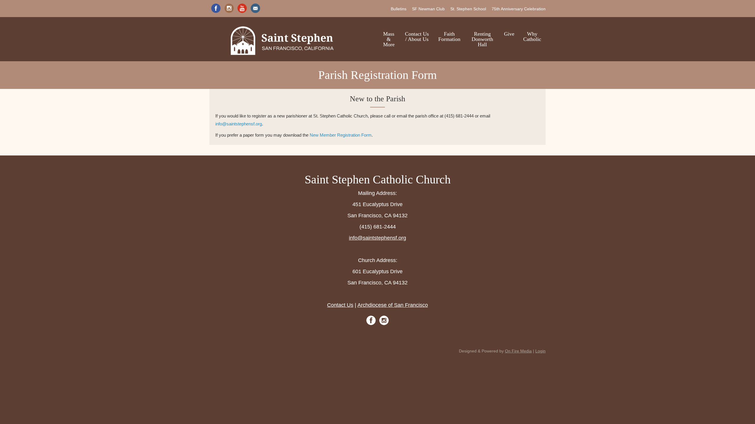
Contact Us (340, 305)
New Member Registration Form (341, 135)
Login (540, 351)
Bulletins (398, 8)
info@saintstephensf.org (238, 123)
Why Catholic (532, 36)
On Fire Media (518, 351)
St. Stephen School (468, 8)
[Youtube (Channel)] (242, 8)
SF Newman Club (428, 8)
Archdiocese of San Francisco (392, 305)
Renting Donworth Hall (482, 39)
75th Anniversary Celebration (519, 8)
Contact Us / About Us (417, 36)
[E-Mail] (255, 8)
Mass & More (389, 39)
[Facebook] (216, 8)
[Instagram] (229, 8)
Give (509, 34)
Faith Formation (449, 36)
